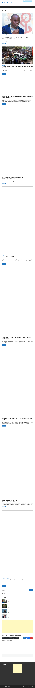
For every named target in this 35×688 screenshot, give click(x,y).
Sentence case (4, 637)
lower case (11, 637)
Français (27, 0)
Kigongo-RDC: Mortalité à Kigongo (9, 256)
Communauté (3, 578)
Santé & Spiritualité (8, 34)
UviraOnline (7, 2)
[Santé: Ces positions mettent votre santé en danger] (17, 141)
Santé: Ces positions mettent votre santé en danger (12, 177)
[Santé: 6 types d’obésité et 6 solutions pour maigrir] (17, 544)
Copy (28, 637)
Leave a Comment (12, 38)
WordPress (28, 686)
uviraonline (7, 38)
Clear (32, 637)
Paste (24, 637)
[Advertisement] (17, 626)
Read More (3, 43)
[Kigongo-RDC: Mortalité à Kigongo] (17, 220)
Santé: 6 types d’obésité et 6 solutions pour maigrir (12, 579)
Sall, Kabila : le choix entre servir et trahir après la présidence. (18, 599)
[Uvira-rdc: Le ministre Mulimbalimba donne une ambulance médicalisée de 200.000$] (17, 55)
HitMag (32, 686)
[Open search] (32, 7)
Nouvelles (3, 34)
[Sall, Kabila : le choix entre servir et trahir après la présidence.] (4, 599)
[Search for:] (17, 590)
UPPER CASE (16, 637)
